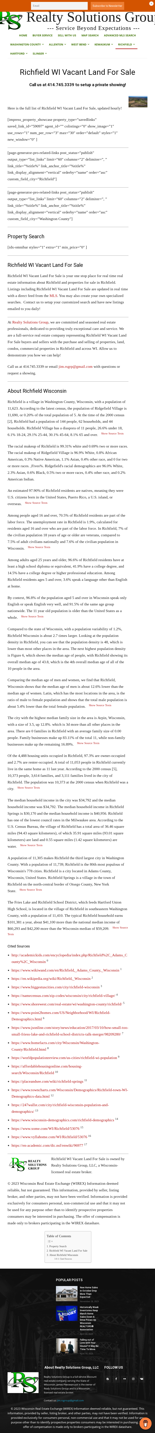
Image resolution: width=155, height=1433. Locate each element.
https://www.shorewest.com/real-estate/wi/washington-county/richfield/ (67, 1004)
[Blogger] (107, 1379)
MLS (53, 296)
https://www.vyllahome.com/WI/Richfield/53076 (49, 1137)
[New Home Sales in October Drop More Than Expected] (67, 1293)
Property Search (58, 1246)
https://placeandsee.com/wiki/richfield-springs (47, 1081)
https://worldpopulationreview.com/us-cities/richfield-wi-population (64, 1058)
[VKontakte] (141, 1379)
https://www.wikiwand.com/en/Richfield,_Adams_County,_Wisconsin (65, 970)
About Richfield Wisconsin (63, 1255)
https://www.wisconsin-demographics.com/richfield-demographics (63, 1120)
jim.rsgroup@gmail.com (70, 1400)
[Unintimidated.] (23, 1382)
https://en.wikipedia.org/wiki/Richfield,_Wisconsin (51, 978)
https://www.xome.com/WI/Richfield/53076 (45, 1128)
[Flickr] (124, 1379)
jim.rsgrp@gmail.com (76, 366)
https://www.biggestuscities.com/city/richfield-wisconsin (56, 987)
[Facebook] (116, 1379)
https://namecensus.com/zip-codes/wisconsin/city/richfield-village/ (63, 995)
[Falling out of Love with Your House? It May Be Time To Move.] (67, 1345)
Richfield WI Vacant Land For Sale (68, 1250)
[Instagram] (133, 1379)
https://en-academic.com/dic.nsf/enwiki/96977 (47, 1145)
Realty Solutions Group (30, 322)
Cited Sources (66, 1259)
